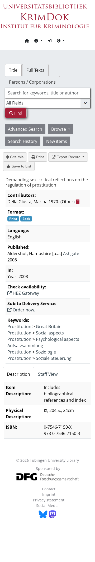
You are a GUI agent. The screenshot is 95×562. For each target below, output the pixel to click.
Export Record (68, 157)
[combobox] (47, 93)
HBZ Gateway (25, 293)
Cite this (16, 157)
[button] (38, 40)
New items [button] (56, 141)
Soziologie (46, 352)
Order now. (23, 310)
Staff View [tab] (48, 374)
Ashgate (71, 253)
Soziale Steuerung (54, 358)
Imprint (48, 494)
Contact (48, 488)
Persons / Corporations (32, 82)
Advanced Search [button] (25, 129)
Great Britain (48, 326)
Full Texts (35, 70)
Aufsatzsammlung (25, 345)
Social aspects (50, 333)
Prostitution (19, 326)
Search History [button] (22, 141)
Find (17, 113)
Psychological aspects (57, 339)
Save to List (21, 166)
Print (39, 157)
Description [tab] (18, 374)
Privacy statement (48, 499)
